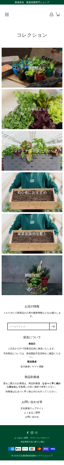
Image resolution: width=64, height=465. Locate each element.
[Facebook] (27, 432)
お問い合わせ (32, 416)
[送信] (53, 326)
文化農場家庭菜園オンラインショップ (36, 455)
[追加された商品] (58, 14)
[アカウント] (51, 14)
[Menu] (7, 14)
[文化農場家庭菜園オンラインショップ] (32, 14)
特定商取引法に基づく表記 (32, 442)
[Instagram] (32, 432)
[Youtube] (36, 432)
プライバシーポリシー (40, 438)
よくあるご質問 (32, 412)
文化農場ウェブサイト (32, 408)
